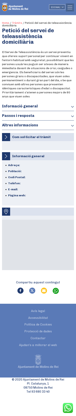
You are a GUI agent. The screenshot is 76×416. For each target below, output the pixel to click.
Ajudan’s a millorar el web (38, 345)
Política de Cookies (38, 324)
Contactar (38, 338)
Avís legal (38, 311)
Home (5, 22)
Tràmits (17, 22)
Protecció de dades (38, 331)
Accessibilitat (38, 318)
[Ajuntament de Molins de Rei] (23, 5)
